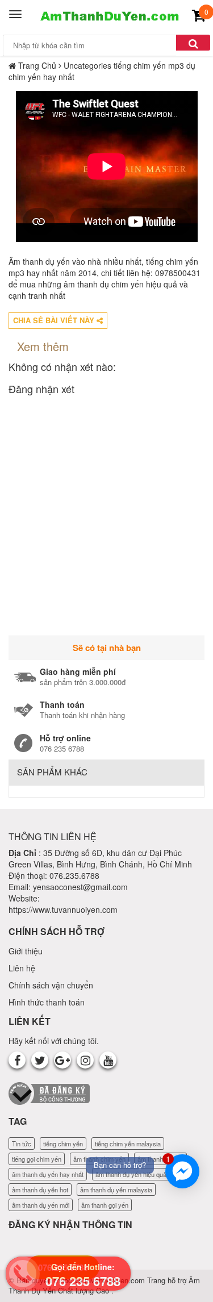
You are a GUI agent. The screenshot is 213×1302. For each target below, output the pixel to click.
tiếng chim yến (63, 1143)
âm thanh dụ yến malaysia (116, 1189)
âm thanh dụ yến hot (40, 1189)
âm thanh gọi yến (104, 1204)
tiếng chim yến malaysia (128, 1143)
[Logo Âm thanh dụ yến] (108, 14)
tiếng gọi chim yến (36, 1158)
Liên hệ (22, 968)
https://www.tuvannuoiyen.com (63, 909)
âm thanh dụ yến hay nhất (47, 1174)
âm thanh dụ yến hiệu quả (130, 1174)
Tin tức (21, 1143)
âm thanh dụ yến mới (40, 1204)
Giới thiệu (26, 951)
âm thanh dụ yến (160, 1158)
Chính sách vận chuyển (51, 985)
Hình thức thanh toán (47, 1002)
